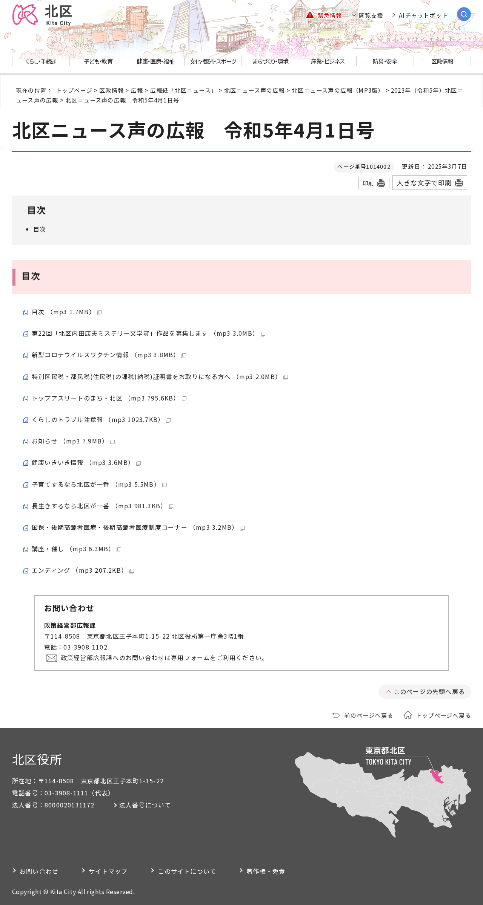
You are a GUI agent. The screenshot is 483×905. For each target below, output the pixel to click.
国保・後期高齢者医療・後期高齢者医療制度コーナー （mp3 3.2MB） (135, 527)
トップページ (74, 90)
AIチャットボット (423, 15)
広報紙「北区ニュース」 (183, 90)
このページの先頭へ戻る (429, 691)
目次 (39, 229)
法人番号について (145, 804)
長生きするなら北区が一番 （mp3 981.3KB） (99, 505)
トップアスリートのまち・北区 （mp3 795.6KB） (106, 397)
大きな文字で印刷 (424, 182)
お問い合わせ (39, 871)
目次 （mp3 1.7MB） (63, 311)
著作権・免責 (265, 871)
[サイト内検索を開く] (464, 14)
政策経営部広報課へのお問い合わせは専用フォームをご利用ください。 (164, 657)
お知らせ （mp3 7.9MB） (70, 440)
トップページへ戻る (443, 715)
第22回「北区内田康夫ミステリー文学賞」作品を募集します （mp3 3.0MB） (145, 333)
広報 (137, 90)
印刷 (368, 183)
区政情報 (111, 90)
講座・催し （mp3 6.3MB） (73, 548)
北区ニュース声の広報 (254, 90)
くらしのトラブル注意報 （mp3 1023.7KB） (98, 419)
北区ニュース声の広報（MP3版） (338, 90)
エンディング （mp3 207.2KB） (80, 570)
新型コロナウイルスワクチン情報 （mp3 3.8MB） (106, 354)
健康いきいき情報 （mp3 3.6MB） (83, 462)
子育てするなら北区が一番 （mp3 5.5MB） (96, 484)
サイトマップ (108, 871)
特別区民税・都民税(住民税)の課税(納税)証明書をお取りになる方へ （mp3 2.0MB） (156, 376)
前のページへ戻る (368, 715)
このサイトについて (187, 871)
